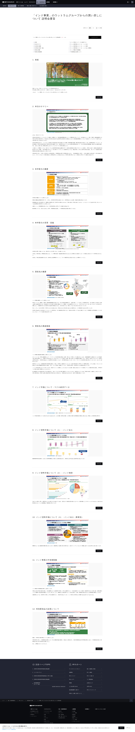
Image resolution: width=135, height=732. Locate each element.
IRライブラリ (21, 700)
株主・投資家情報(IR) (11, 700)
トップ (3, 700)
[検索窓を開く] (132, 2)
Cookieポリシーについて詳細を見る (9, 729)
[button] (131, 700)
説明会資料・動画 (30, 700)
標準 (90, 27)
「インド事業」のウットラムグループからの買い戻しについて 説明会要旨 (49, 700)
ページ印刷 (100, 27)
